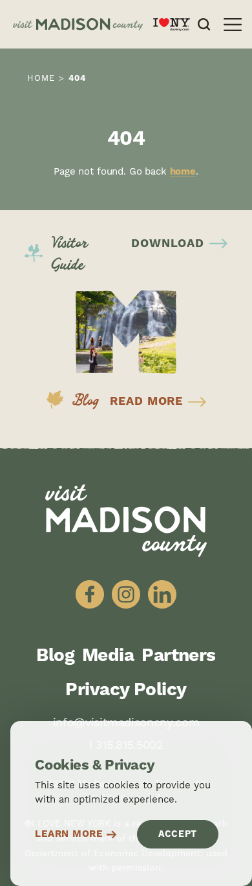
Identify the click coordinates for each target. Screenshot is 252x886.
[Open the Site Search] (204, 24)
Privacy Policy (125, 690)
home (183, 172)
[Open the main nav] (232, 24)
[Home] (78, 24)
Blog (55, 655)
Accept (177, 834)
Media (108, 655)
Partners (179, 655)
